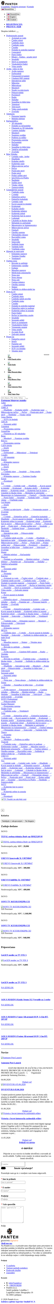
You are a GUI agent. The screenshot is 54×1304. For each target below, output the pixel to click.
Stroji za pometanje (19, 62)
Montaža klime (16, 372)
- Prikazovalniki (26, 533)
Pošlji (3, 1168)
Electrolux (5, 474)
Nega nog (16, 275)
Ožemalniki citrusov (20, 235)
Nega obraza (17, 277)
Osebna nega (11, 261)
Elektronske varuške (20, 265)
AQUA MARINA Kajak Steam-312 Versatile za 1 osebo (25, 999)
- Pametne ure (14, 562)
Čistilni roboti (17, 40)
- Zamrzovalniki (32, 528)
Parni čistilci (17, 54)
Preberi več (27, 1082)
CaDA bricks (6, 445)
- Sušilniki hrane (17, 528)
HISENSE (5, 535)
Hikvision (5, 531)
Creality (4, 455)
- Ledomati (17, 770)
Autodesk (5, 426)
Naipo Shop (15, 394)
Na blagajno (29, 821)
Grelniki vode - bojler (20, 156)
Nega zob (16, 280)
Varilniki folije (17, 246)
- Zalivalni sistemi (20, 590)
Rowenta (5, 656)
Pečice (14, 168)
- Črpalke (41, 580)
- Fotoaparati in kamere (28, 599)
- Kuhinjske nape (36, 410)
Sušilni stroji (17, 182)
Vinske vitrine (17, 185)
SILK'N (4, 678)
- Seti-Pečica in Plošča (26, 780)
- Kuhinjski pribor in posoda (33, 611)
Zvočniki (15, 111)
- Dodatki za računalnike (12, 559)
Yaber (3, 794)
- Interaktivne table (9, 533)
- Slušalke (39, 562)
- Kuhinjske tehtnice (23, 720)
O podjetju (5, 7)
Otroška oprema (18, 232)
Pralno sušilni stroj (19, 175)
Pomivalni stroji (18, 171)
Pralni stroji (16, 173)
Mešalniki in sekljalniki (21, 223)
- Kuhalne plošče (20, 410)
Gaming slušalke (18, 130)
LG (2, 618)
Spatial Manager (8, 704)
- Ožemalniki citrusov (10, 730)
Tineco (4, 732)
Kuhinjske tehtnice (19, 211)
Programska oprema (20, 140)
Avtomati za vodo (19, 38)
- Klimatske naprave (10, 462)
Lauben (4, 607)
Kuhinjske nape (18, 164)
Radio (14, 97)
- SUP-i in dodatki (9, 419)
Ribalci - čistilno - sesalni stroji (24, 57)
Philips (4, 649)
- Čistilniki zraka (28, 580)
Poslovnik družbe (13, 1270)
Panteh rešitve (16, 359)
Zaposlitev (10, 1273)
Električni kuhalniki (20, 199)
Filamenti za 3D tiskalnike (22, 128)
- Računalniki (24, 554)
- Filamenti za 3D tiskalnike (13, 434)
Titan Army (5, 737)
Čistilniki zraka (18, 45)
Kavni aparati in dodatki (21, 204)
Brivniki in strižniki (20, 263)
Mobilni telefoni (18, 118)
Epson (3, 479)
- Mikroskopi (20, 452)
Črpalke (15, 47)
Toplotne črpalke (18, 256)
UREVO (5, 756)
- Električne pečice (19, 516)
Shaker (14, 287)
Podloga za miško (19, 137)
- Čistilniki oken (8, 471)
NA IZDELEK (7, 987)
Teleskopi (16, 104)
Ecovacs (4, 469)
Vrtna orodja (17, 66)
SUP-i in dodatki (18, 348)
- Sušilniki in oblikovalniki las (34, 635)
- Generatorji (31, 583)
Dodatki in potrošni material (23, 50)
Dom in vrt (10, 292)
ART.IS (4, 422)
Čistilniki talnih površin (21, 299)
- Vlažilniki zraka (15, 500)
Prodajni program (18, 7)
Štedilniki (15, 180)
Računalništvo (12, 121)
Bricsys (4, 441)
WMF (3, 789)
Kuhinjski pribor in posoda (23, 311)
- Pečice (23, 412)
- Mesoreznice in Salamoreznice (24, 494)
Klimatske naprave (19, 254)
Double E (5, 464)
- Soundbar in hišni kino (31, 668)
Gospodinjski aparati (14, 190)
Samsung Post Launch (11, 1063)
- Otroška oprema (45, 495)
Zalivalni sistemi (18, 334)
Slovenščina (9, 9)
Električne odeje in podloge (23, 308)
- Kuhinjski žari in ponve (36, 490)
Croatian (12, 20)
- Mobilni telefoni (9, 554)
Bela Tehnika (11, 154)
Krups (3, 592)
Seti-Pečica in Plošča (20, 178)
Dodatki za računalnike (21, 126)
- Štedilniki (11, 415)
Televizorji (16, 107)
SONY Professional (9, 699)
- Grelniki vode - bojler (26, 763)
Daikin (4, 460)
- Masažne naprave (9, 642)
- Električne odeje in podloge (29, 744)
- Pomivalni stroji (35, 412)
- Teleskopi (32, 452)
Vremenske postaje (19, 327)
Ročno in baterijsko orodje (22, 315)
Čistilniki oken (18, 43)
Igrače (14, 341)
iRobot (4, 571)
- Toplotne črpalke (28, 476)
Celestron (5, 450)
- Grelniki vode (18, 486)
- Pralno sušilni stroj (27, 526)
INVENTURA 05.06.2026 (12, 1089)
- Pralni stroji (12, 526)
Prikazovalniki (17, 92)
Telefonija (10, 114)
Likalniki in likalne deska (22, 220)
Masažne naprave (19, 270)
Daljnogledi (16, 73)
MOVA (4, 630)
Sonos (3, 682)
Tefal (3, 713)
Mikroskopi (16, 85)
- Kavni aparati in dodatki (21, 519)
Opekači (15, 230)
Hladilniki (16, 159)
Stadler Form (6, 709)
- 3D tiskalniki (7, 457)
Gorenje (4, 514)
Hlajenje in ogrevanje (15, 251)
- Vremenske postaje (39, 509)
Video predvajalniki (20, 109)
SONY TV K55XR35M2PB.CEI (15, 925)
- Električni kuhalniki (38, 516)
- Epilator (23, 746)
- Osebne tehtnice (45, 727)
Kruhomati (16, 206)
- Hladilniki (6, 405)
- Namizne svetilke (20, 438)
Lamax (4, 597)
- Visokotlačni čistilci (40, 588)
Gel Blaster (5, 502)
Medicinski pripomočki (21, 273)
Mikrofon (15, 83)
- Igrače (5, 448)
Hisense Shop (16, 379)
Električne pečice (19, 197)
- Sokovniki (14, 616)
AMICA (4, 407)
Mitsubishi (5, 626)
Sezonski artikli (18, 320)
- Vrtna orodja (33, 471)
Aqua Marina (6, 417)
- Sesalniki (21, 471)
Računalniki (16, 142)
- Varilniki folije (32, 498)
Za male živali (17, 332)
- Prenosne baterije (38, 602)
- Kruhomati (15, 488)
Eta (2, 483)
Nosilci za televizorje (20, 90)
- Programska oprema (10, 429)
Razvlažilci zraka (19, 237)
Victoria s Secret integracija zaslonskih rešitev (21, 1118)
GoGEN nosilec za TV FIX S (14, 955)
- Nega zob (26, 749)
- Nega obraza (19, 680)
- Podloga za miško (20, 739)
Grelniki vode (17, 201)
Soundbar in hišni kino (21, 102)
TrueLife (4, 742)
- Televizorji (39, 547)
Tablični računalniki (20, 149)
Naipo (3, 640)
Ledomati (15, 218)
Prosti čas (10, 337)
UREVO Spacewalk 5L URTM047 (16, 858)
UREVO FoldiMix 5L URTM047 (15, 880)
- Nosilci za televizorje (11, 509)
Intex (3, 566)
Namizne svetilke (19, 135)
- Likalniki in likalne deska (27, 614)
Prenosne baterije (19, 116)
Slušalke (15, 100)
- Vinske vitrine (24, 415)
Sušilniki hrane (18, 244)
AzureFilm (5, 431)
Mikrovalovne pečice (20, 166)
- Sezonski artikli (9, 424)
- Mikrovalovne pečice (22, 524)
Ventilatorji (16, 258)
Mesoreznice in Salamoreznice (24, 225)
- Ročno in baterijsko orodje (39, 585)
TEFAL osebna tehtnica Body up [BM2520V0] (21, 836)
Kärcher (4, 576)
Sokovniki (16, 242)
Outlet (13, 365)
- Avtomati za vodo (9, 578)
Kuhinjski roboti (18, 213)
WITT (3, 784)
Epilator (15, 268)
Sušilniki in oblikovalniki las (23, 289)
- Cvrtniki (6, 486)
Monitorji (15, 88)
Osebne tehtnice (18, 282)
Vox (2, 761)
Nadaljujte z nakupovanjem (12, 821)
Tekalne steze (17, 351)
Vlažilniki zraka (18, 249)
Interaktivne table (19, 81)
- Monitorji (6, 438)
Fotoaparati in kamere (20, 76)
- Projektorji (6, 481)
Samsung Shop (16, 387)
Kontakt (30, 7)
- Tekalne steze (35, 642)
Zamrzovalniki (18, 187)
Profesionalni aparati (14, 36)
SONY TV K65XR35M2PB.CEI (15, 901)
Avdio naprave (18, 71)
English (12, 17)
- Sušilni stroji (26, 547)
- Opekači (31, 495)
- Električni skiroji (9, 599)
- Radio (25, 509)
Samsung (5, 663)
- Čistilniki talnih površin (12, 538)
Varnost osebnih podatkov (17, 1268)
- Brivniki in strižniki (10, 647)
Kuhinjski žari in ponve (21, 216)
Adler (3, 403)
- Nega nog (6, 680)
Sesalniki (15, 59)
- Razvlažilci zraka (23, 751)
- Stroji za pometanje (21, 588)
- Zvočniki (14, 604)
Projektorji (16, 95)
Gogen (4, 507)
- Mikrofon (13, 692)
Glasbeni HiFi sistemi (20, 78)
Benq (3, 436)
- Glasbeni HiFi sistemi (26, 652)
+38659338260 (15, 1285)
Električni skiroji (18, 339)
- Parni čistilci (7, 498)
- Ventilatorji (42, 616)
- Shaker (23, 642)
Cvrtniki (15, 194)
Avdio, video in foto (14, 69)
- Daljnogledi (7, 452)
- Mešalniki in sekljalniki (33, 493)
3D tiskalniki (17, 123)
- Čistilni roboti (26, 578)
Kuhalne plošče (18, 161)
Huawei (4, 557)
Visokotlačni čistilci (20, 64)
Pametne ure (17, 344)
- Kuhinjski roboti (16, 490)
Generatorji (16, 52)
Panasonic (5, 645)
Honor (3, 552)
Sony (3, 687)
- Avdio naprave (8, 652)
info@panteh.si (15, 1283)
